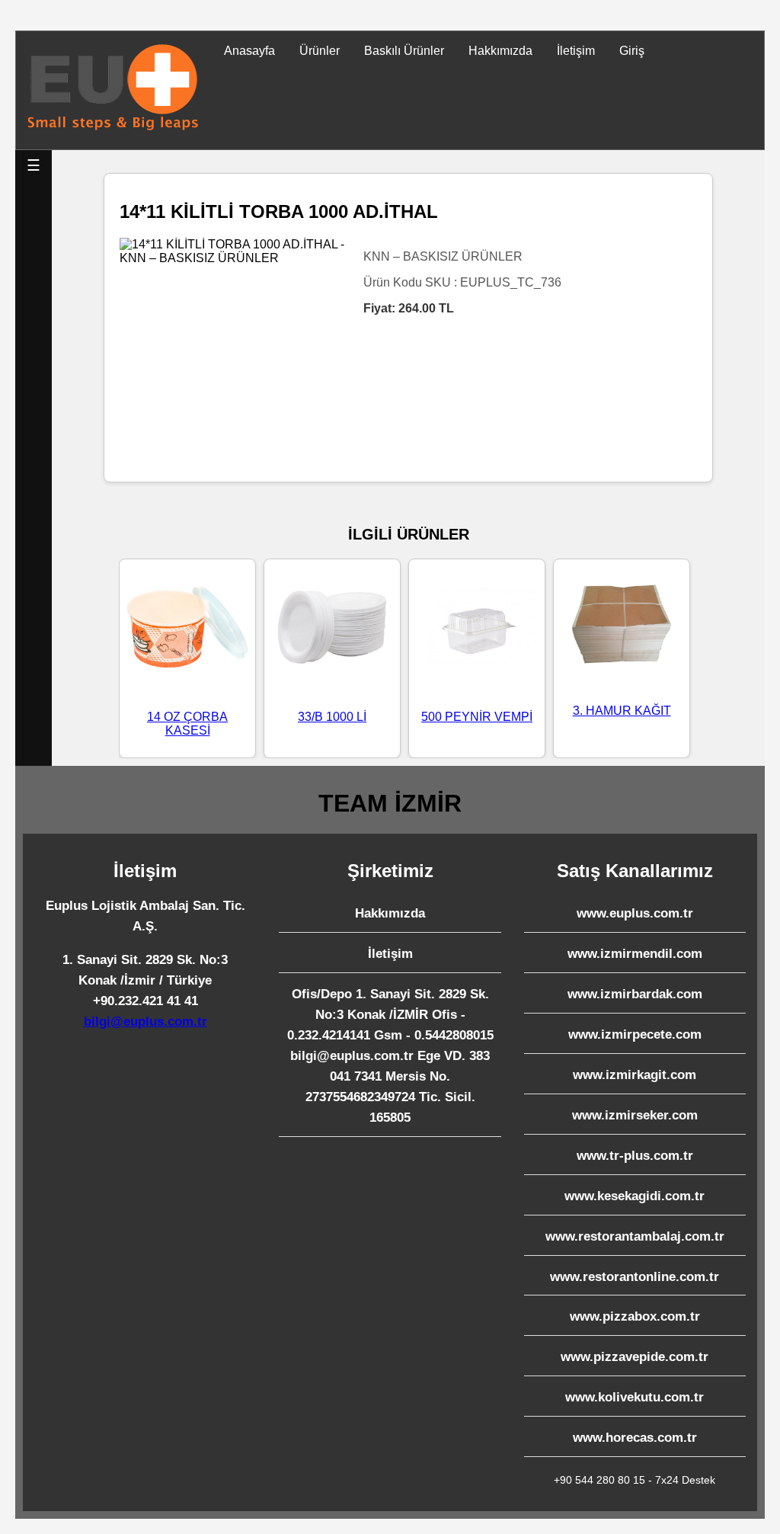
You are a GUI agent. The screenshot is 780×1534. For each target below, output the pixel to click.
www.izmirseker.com (635, 1115)
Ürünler (319, 50)
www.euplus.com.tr (635, 913)
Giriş (631, 50)
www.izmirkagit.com (634, 1075)
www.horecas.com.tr (635, 1437)
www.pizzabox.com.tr (635, 1316)
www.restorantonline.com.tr (634, 1277)
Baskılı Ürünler (404, 50)
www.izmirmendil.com (634, 953)
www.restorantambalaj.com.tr (634, 1236)
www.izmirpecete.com (635, 1034)
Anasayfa (249, 50)
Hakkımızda (500, 50)
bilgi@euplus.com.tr (145, 1021)
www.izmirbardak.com (634, 994)
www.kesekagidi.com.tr (634, 1196)
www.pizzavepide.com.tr (634, 1357)
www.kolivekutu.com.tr (634, 1397)
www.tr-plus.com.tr (635, 1155)
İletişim (576, 50)
